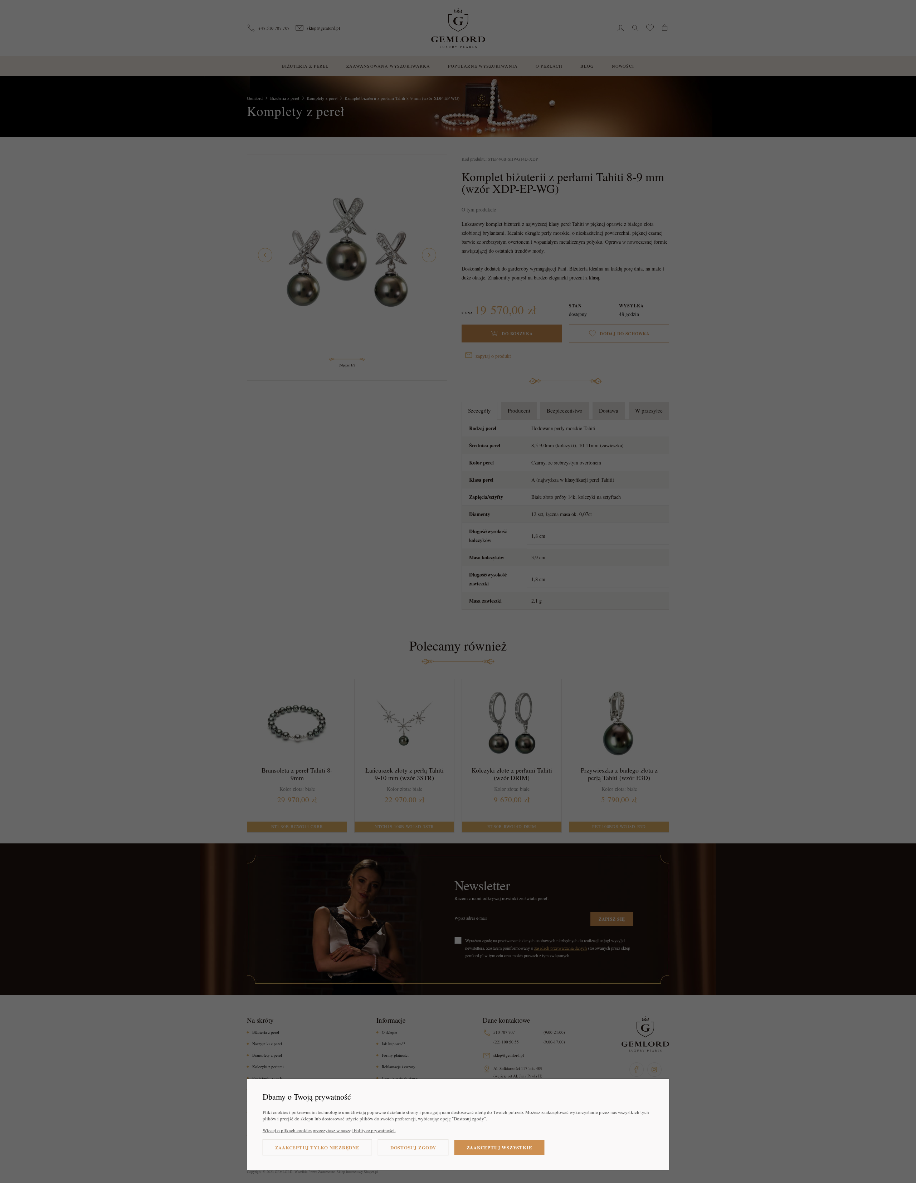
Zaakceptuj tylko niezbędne (317, 1147)
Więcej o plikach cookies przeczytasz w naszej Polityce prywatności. (329, 1130)
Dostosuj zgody (413, 1147)
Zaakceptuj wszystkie (499, 1147)
